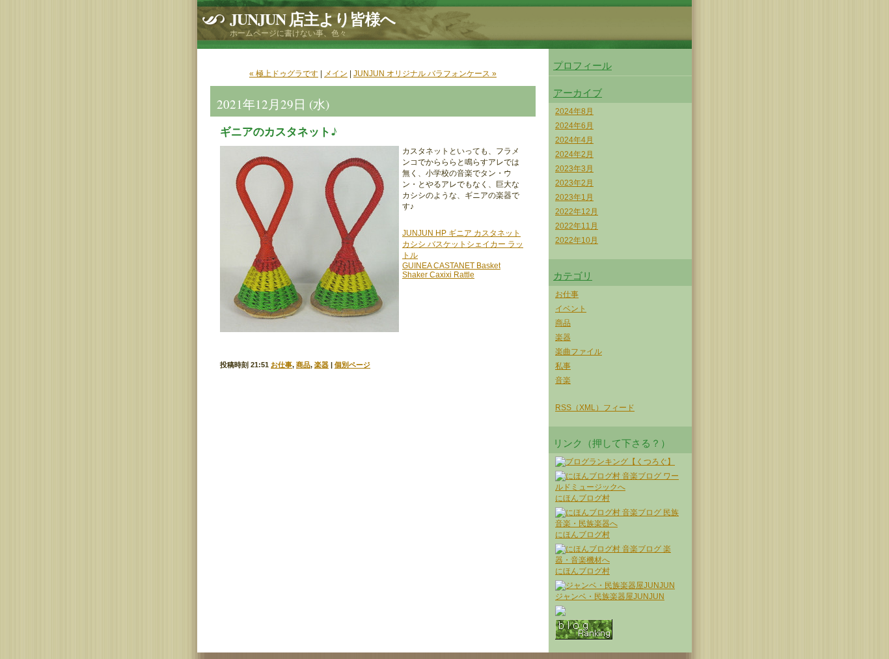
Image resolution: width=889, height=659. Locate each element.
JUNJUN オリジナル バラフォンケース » (425, 73)
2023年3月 (574, 168)
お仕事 (281, 365)
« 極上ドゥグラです (283, 73)
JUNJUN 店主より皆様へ (313, 18)
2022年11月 (576, 226)
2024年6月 (574, 125)
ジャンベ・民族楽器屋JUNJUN (609, 596)
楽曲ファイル (578, 351)
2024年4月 (574, 140)
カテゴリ (572, 275)
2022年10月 (576, 240)
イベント (570, 308)
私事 (563, 366)
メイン (336, 73)
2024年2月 (574, 154)
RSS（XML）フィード (595, 407)
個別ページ (352, 365)
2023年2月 (574, 183)
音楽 (563, 380)
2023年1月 (574, 197)
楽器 (321, 365)
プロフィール (582, 65)
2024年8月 (574, 111)
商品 (303, 365)
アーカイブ (577, 92)
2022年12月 (576, 211)
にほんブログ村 (582, 498)
